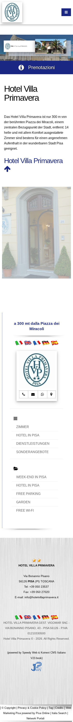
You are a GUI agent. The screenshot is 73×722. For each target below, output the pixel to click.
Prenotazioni (39, 67)
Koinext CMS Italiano (53, 652)
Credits (59, 707)
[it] (19, 342)
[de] (46, 342)
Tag (51, 707)
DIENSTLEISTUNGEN (32, 443)
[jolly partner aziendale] (36, 666)
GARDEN (23, 502)
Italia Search (59, 713)
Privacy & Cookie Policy (32, 707)
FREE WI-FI (25, 510)
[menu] (66, 12)
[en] (28, 342)
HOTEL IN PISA (27, 435)
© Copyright (9, 707)
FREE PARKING (28, 493)
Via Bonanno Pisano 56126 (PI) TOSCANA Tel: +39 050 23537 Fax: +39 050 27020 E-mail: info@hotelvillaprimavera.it (36, 581)
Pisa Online (42, 713)
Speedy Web (29, 652)
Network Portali (35, 718)
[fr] (37, 342)
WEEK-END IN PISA (31, 477)
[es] (54, 342)
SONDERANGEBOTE (32, 452)
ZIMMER (22, 427)
